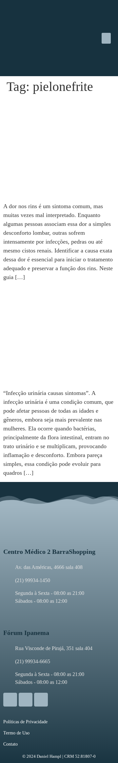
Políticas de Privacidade (25, 721)
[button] (106, 38)
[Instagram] (10, 700)
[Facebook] (25, 700)
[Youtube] (41, 700)
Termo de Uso (16, 732)
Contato (10, 744)
